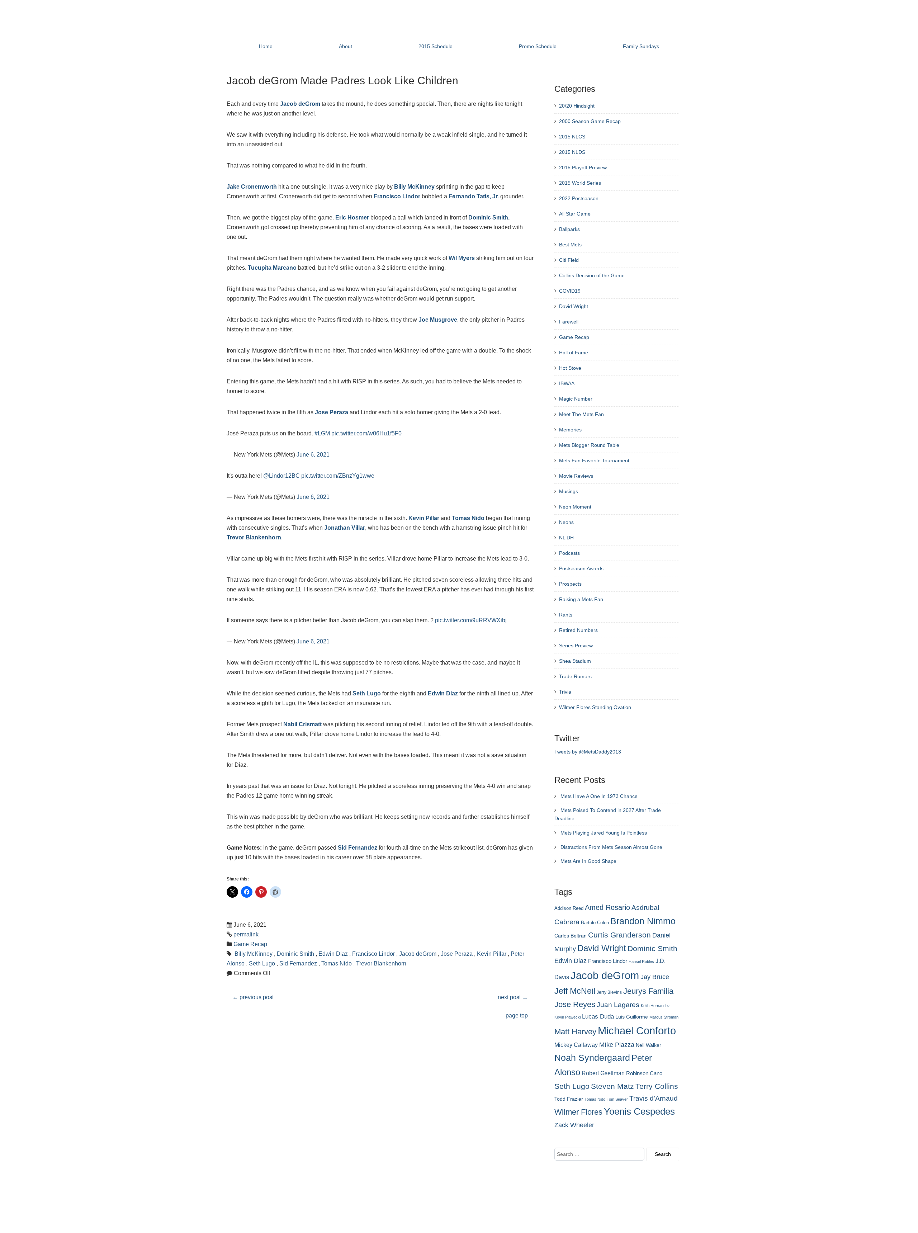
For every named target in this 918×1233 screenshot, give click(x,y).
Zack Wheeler (574, 1125)
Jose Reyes (574, 1004)
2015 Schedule (435, 46)
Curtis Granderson (619, 935)
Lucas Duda (598, 1016)
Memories (570, 430)
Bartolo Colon (595, 922)
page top (517, 1015)
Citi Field (569, 260)
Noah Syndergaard (592, 1058)
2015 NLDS (572, 152)
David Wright (573, 306)
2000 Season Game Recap (590, 121)
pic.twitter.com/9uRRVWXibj (471, 620)
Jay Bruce (654, 977)
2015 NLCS (572, 137)
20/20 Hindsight (577, 106)
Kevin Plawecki (567, 1017)
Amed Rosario (607, 907)
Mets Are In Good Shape (588, 861)
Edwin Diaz (443, 693)
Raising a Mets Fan (581, 599)
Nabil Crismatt (302, 724)
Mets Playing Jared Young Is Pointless (603, 833)
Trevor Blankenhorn (254, 537)
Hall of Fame (573, 352)
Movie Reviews (576, 476)
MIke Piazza (616, 1044)
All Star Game (575, 214)
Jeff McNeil (574, 991)
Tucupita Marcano (272, 268)
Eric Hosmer (352, 217)
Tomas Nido (468, 518)
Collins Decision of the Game (592, 275)
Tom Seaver (617, 1099)
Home (266, 46)
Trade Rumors (575, 676)
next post (513, 997)
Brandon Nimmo (643, 921)
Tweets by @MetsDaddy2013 (587, 752)
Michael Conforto (637, 1030)
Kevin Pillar (423, 518)
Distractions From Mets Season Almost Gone (611, 847)
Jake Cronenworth (252, 187)
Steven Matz (612, 1086)
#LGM (322, 433)
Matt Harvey (575, 1031)
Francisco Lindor (397, 196)
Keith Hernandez (655, 1005)
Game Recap (250, 944)
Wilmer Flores (578, 1111)
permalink (246, 934)
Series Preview (576, 645)
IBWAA (566, 383)
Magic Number (575, 399)
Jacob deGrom (300, 104)
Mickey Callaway (576, 1044)
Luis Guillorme (631, 1017)
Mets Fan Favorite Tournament (594, 460)
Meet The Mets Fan (581, 414)
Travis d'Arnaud (653, 1098)
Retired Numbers (578, 630)
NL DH (566, 537)
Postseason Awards (581, 568)
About (345, 46)
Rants (565, 615)
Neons (566, 522)
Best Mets (570, 244)
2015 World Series (580, 183)
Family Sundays (641, 46)
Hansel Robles (641, 961)
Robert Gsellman (603, 1073)
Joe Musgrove (437, 320)
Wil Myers (462, 258)
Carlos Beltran (570, 936)
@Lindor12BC (281, 476)
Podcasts (569, 553)
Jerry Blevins (609, 992)
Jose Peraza (331, 412)
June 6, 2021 (313, 455)
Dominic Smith (488, 217)
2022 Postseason (578, 198)
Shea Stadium (575, 661)
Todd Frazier (568, 1099)
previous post (253, 997)
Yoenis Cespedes (639, 1111)
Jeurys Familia (648, 991)
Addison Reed (568, 908)
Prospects (570, 584)
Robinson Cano (644, 1073)
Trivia (565, 692)
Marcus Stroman (663, 1017)
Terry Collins (656, 1086)
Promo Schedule (538, 46)
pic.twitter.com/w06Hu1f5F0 (366, 433)
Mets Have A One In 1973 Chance (599, 796)
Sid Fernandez (357, 848)
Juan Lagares (618, 1004)
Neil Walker (648, 1045)
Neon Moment (575, 507)
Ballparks (569, 229)
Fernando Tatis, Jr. (474, 196)
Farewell (568, 322)
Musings (568, 491)
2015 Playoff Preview (583, 167)
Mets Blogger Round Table (589, 445)
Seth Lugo (366, 693)
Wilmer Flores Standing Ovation (595, 707)
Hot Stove (570, 368)
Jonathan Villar (344, 528)
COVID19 (570, 291)
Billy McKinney (414, 187)
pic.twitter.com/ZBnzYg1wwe (337, 476)
